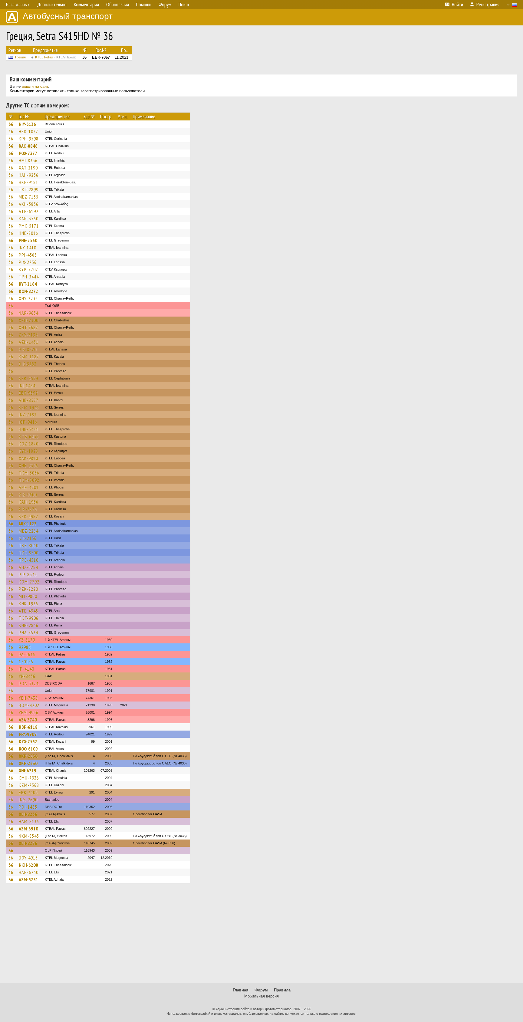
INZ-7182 (28, 415)
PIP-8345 (28, 574)
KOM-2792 (29, 582)
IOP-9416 (28, 422)
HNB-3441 (28, 429)
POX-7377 (28, 153)
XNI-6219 (27, 770)
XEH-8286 (28, 843)
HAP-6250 (28, 872)
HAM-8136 (29, 821)
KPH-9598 (28, 139)
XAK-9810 (28, 458)
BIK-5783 (28, 364)
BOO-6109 (28, 749)
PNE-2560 (28, 240)
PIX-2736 (28, 262)
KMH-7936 (29, 778)
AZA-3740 (28, 720)
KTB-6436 (29, 436)
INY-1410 (27, 248)
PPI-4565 (28, 255)
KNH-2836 (28, 625)
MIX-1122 (28, 524)
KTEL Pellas (55, 57)
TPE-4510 (28, 560)
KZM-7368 (29, 785)
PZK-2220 (28, 589)
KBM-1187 (29, 356)
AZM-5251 (28, 879)
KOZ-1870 (28, 444)
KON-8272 (28, 291)
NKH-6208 (28, 865)
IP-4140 (26, 669)
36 (10, 124)
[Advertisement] (261, 935)
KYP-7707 (28, 269)
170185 (26, 662)
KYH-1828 (28, 451)
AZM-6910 (28, 829)
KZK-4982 (28, 516)
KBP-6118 (28, 727)
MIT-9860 (28, 596)
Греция (20, 57)
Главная (240, 990)
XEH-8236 (28, 814)
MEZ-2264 (28, 531)
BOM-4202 (29, 705)
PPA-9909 (28, 734)
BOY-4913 (28, 858)
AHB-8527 (28, 400)
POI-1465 (28, 807)
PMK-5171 (29, 226)
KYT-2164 (28, 284)
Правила (282, 990)
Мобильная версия (261, 996)
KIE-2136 (28, 538)
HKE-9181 (28, 182)
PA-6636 (27, 654)
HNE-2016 (28, 233)
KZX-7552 (28, 741)
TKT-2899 (28, 189)
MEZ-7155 (28, 197)
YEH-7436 (28, 698)
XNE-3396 (28, 465)
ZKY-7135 (28, 335)
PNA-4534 (28, 632)
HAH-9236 (28, 175)
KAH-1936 (28, 502)
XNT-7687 (28, 327)
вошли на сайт (35, 86)
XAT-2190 (28, 168)
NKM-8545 (29, 836)
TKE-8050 (28, 545)
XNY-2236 (28, 298)
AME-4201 (29, 487)
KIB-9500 (28, 494)
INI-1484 (27, 386)
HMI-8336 (28, 160)
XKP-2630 (28, 756)
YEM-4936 (28, 712)
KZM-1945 (29, 407)
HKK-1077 (28, 131)
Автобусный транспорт (68, 16)
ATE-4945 (28, 611)
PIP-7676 (28, 509)
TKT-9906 (28, 618)
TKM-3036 (29, 473)
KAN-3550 (28, 218)
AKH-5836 (28, 204)
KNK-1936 (28, 603)
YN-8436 (27, 676)
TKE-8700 (28, 553)
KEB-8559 (28, 378)
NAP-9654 (28, 313)
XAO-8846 (28, 146)
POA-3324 (28, 683)
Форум (261, 990)
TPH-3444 (29, 277)
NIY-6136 (27, 124)
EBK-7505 (28, 792)
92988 (25, 647)
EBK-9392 (28, 393)
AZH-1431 (28, 342)
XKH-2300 (28, 320)
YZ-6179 (27, 640)
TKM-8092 (29, 480)
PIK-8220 (28, 349)
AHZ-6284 (28, 567)
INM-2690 (28, 800)
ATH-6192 (28, 211)
